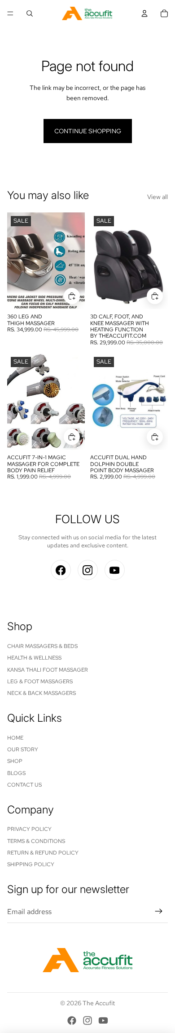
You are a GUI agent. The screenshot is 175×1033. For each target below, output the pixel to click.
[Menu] (10, 13)
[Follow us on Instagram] (88, 570)
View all (157, 197)
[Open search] (29, 13)
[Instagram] (87, 1020)
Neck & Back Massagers (41, 693)
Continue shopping (87, 131)
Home (15, 737)
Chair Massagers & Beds (42, 646)
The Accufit (99, 1003)
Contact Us (24, 784)
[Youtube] (103, 1020)
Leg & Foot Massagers (40, 681)
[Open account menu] (144, 13)
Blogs (16, 773)
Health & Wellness (34, 657)
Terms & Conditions (36, 841)
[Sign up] (159, 912)
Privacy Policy (29, 829)
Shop (14, 761)
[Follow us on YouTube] (115, 570)
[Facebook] (71, 1020)
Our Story (22, 749)
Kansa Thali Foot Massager (47, 669)
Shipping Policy (30, 864)
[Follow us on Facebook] (61, 570)
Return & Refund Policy (43, 852)
